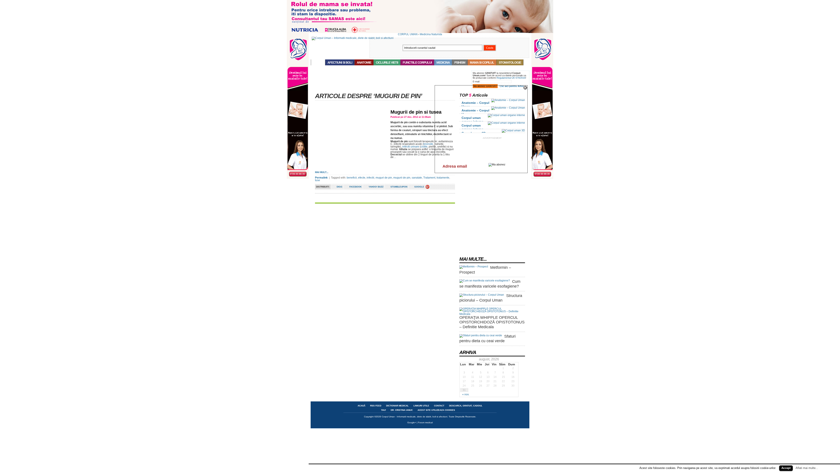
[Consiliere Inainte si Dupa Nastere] (420, 32)
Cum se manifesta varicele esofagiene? (489, 283)
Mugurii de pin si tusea (415, 112)
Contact (439, 405)
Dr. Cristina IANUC (402, 410)
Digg (339, 187)
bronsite (428, 144)
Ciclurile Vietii (387, 62)
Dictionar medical (397, 405)
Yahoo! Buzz (376, 187)
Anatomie (364, 62)
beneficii (352, 177)
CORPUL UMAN (408, 34)
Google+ (411, 422)
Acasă (318, 62)
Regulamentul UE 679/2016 (511, 77)
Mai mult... (321, 172)
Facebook (355, 187)
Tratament (429, 177)
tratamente (443, 177)
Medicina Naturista (431, 34)
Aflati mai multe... (807, 468)
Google (419, 187)
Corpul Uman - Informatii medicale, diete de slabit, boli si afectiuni (414, 416)
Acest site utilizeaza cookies (436, 410)
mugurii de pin (401, 177)
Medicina (443, 62)
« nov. (465, 394)
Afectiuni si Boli (339, 62)
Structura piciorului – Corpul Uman (490, 298)
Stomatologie (510, 62)
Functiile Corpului (417, 62)
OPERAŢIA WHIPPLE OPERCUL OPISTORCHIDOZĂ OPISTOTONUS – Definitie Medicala (492, 322)
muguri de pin (384, 177)
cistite (424, 146)
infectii (370, 177)
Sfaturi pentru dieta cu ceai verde (487, 338)
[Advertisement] (390, 80)
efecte (361, 177)
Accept (786, 468)
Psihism (459, 62)
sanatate (417, 177)
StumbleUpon (398, 187)
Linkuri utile (421, 405)
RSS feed (375, 405)
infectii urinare (410, 146)
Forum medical (425, 422)
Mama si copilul (482, 62)
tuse (317, 180)
